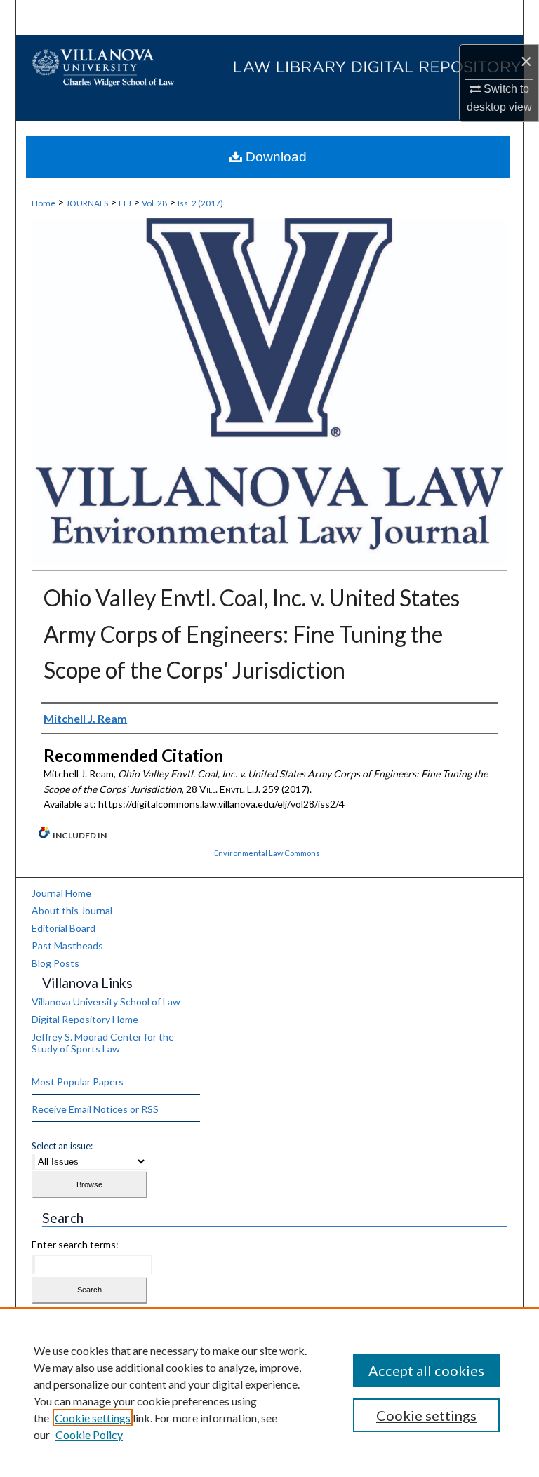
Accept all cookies (426, 1370)
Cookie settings (93, 1417)
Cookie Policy (89, 1434)
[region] (269, 1392)
